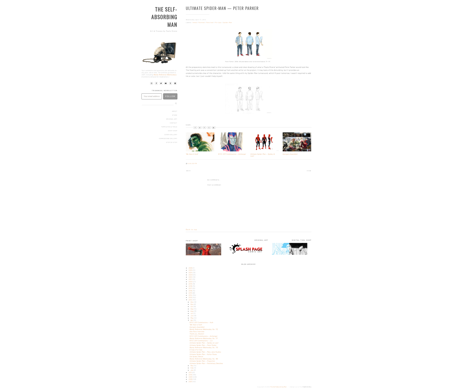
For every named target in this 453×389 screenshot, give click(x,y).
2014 (191, 295)
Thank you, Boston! (197, 334)
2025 (191, 270)
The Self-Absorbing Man (164, 16)
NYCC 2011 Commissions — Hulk (201, 322)
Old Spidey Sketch (196, 356)
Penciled (210, 22)
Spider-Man (227, 22)
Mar (192, 366)
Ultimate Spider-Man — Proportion (202, 361)
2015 (190, 293)
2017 (190, 288)
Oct (192, 306)
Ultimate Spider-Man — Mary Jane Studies (205, 352)
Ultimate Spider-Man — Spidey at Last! (204, 343)
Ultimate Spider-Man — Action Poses (203, 354)
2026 (191, 268)
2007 (191, 382)
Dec (192, 302)
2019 (191, 284)
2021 (191, 279)
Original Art (171, 119)
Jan (192, 370)
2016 (190, 291)
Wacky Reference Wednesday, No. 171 (204, 338)
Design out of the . (301, 387)
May (192, 318)
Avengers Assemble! (197, 327)
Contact (173, 123)
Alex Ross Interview (197, 331)
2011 (190, 372)
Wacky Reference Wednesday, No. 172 (204, 329)
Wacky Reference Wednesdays (165, 75)
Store (174, 115)
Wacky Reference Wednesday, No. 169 (204, 359)
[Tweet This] (200, 127)
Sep (192, 309)
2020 (191, 282)
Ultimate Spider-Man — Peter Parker (203, 345)
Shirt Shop (172, 130)
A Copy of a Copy (196, 350)
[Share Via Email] (213, 127)
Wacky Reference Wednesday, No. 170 (204, 347)
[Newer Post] (188, 171)
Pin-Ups (218, 22)
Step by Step (171, 142)
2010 (191, 375)
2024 (191, 272)
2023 (191, 275)
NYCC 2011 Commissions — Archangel (203, 336)
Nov (192, 304)
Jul (192, 313)
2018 (190, 286)
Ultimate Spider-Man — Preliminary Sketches (206, 363)
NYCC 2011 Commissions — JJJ (201, 341)
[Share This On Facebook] (195, 127)
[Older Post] (308, 171)
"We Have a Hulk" (196, 325)
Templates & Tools (169, 127)
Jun (192, 316)
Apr (192, 320)
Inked (194, 22)
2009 (191, 377)
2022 (191, 277)
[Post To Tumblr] (209, 127)
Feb (192, 368)
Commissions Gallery (168, 138)
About (174, 111)
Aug (192, 311)
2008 (191, 379)
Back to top (191, 229)
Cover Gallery (170, 134)
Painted (201, 22)
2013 (190, 297)
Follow (170, 96)
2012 (191, 300)
